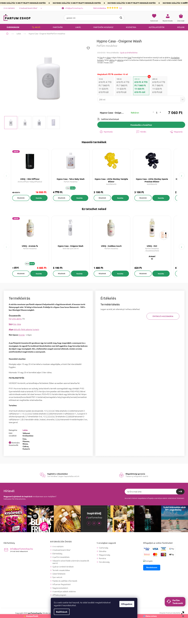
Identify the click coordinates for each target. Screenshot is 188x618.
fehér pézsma (26, 329)
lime (129, 57)
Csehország (103, 548)
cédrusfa (16, 329)
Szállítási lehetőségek (110, 119)
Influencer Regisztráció (61, 584)
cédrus (112, 60)
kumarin (100, 60)
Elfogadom (126, 604)
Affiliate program (59, 595)
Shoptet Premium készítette (169, 613)
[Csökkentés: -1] (153, 111)
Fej (10, 318)
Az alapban (175, 57)
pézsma (120, 60)
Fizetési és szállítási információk (64, 580)
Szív (10, 324)
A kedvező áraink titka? (28, 8)
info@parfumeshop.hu (21, 549)
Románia (102, 558)
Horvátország (104, 562)
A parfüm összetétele (61, 557)
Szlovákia (102, 551)
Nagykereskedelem (60, 588)
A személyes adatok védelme (64, 591)
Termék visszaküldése (61, 570)
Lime (14, 318)
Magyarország (104, 555)
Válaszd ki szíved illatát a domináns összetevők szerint (70, 561)
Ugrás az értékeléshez (128, 52)
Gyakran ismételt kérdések (63, 566)
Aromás (22, 334)
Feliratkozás (180, 491)
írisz (101, 57)
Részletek (21, 198)
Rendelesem (151, 567)
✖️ (183, 616)
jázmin (19, 318)
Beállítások (61, 611)
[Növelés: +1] (160, 112)
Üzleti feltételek (59, 573)
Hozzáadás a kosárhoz (141, 124)
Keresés (121, 18)
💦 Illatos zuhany (150, 616)
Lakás (25, 430)
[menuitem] (11, 27)
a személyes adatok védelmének (165, 498)
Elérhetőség (57, 553)
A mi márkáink (9, 8)
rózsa (108, 57)
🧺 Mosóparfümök (31, 616)
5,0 (107, 8)
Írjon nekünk (57, 577)
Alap (11, 329)
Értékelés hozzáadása (163, 316)
